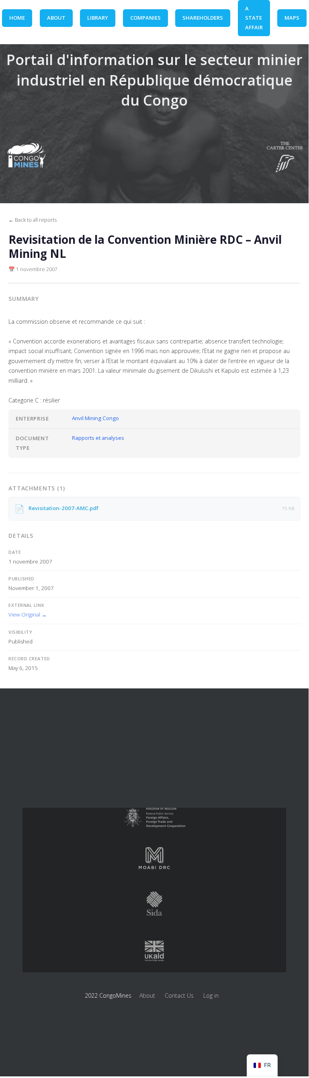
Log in (211, 995)
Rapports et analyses (98, 437)
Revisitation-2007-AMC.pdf (63, 508)
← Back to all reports (32, 219)
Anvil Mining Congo (95, 418)
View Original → (27, 614)
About (147, 995)
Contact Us (179, 995)
